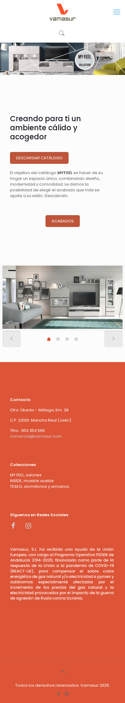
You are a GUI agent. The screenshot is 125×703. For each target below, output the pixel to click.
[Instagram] (66, 694)
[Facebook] (58, 694)
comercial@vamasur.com (36, 436)
